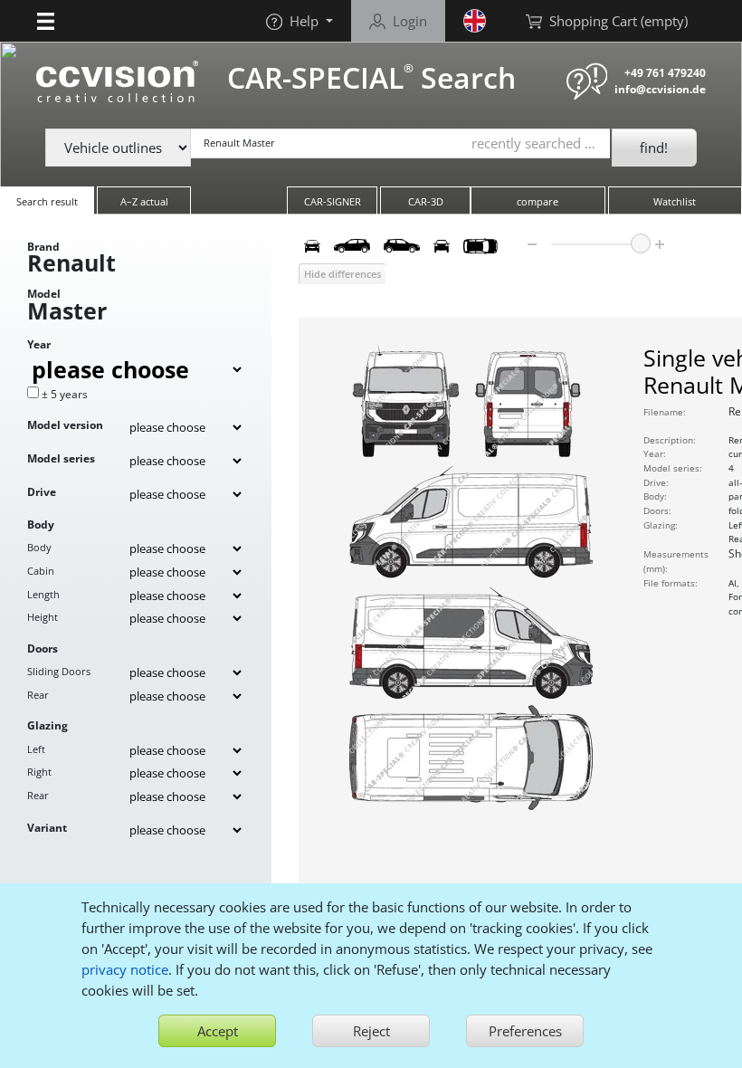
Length (43, 594)
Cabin (40, 570)
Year (39, 344)
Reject (371, 1031)
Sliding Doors (58, 671)
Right (39, 771)
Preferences (525, 1031)
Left (36, 749)
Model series (61, 458)
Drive (41, 492)
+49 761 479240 (665, 73)
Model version (65, 425)
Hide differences (342, 274)
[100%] (641, 243)
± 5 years (65, 394)
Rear (38, 694)
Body (39, 547)
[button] (45, 21)
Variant (47, 827)
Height (42, 617)
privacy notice (124, 969)
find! (654, 147)
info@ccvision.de (660, 89)
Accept (217, 1031)
